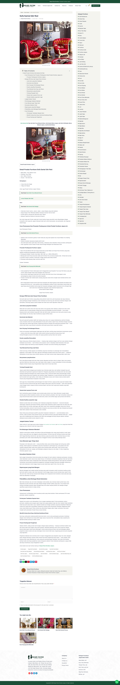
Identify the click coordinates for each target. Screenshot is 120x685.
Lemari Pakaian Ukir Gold (27, 198)
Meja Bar (81, 121)
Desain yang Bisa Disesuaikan (34, 87)
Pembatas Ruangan (83, 156)
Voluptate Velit (82, 223)
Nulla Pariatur (82, 152)
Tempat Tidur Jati (83, 665)
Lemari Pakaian (82, 111)
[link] (21, 562)
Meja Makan (82, 126)
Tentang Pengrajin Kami (32, 93)
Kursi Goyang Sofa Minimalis (33, 266)
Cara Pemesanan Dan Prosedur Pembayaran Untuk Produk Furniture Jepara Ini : (44, 75)
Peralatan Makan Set (84, 161)
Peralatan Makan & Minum (85, 159)
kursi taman (52, 424)
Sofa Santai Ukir (24, 123)
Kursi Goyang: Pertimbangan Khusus (35, 85)
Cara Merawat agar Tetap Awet (32, 103)
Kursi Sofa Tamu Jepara (43, 549)
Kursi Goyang (82, 85)
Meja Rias (81, 128)
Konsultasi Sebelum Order (31, 105)
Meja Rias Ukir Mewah (84, 130)
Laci (80, 107)
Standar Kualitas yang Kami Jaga (34, 97)
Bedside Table (82, 28)
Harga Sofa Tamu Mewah (32, 549)
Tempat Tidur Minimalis (84, 214)
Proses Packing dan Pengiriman (34, 117)
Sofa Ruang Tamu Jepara (50, 551)
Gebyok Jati (82, 54)
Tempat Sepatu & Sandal (85, 206)
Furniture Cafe (82, 49)
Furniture (81, 47)
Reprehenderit (82, 180)
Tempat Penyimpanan (84, 204)
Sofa (80, 195)
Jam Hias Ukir (82, 64)
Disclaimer (64, 663)
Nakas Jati (81, 145)
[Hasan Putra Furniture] (24, 572)
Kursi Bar (81, 80)
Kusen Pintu (82, 102)
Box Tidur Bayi (82, 30)
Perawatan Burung (83, 164)
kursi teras (60, 424)
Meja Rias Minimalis (83, 672)
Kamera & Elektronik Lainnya (86, 66)
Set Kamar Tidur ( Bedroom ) (86, 190)
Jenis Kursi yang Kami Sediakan (34, 81)
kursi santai (46, 424)
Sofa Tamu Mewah (44, 553)
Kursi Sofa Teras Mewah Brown (34, 193)
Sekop (80, 187)
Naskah (81, 147)
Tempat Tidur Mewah (84, 211)
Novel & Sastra (82, 149)
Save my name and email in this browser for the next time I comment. (37, 605)
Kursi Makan (82, 87)
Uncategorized (82, 216)
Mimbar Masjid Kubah (84, 142)
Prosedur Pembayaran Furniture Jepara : (36, 77)
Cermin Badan (82, 38)
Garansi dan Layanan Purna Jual (34, 95)
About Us (64, 5)
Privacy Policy (65, 665)
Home (39, 5)
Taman (80, 202)
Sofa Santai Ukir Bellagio (32, 206)
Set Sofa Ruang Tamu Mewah (39, 551)
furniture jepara (23, 549)
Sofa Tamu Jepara (23, 553)
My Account (96, 5)
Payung (81, 154)
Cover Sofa (82, 40)
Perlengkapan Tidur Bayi (85, 168)
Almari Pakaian (82, 21)
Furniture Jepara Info (47, 5)
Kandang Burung (83, 68)
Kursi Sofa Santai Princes (33, 233)
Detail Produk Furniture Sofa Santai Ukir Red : (34, 73)
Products (71, 5)
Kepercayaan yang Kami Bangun (32, 107)
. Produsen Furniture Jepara (60, 1)
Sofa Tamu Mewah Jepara (54, 553)
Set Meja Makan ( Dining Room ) (86, 192)
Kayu (80, 71)
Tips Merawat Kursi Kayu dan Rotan (35, 89)
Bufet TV (81, 33)
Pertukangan (82, 171)
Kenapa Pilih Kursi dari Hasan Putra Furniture (35, 79)
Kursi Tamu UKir (83, 99)
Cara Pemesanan (29, 111)
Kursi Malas (82, 90)
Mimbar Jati (81, 674)
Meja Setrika (82, 133)
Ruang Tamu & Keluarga (84, 183)
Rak (80, 175)
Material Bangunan (83, 118)
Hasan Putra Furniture (33, 569)
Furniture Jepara (83, 52)
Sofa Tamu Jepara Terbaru (34, 553)
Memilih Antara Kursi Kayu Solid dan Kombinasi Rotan (39, 115)
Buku (80, 35)
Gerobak (81, 57)
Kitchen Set (82, 76)
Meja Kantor (82, 123)
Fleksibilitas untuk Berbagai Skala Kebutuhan (35, 109)
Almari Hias (82, 19)
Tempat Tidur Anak (83, 209)
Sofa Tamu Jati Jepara (61, 551)
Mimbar (81, 140)
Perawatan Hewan (83, 166)
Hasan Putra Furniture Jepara (60, 682)
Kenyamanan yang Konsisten (33, 91)
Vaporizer (81, 218)
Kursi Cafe (81, 83)
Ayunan (81, 26)
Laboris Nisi (82, 104)
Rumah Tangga (82, 185)
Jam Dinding (82, 61)
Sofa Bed (81, 197)
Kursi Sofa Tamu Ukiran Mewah (26, 551)
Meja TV (81, 137)
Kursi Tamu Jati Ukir (83, 667)
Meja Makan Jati (82, 660)
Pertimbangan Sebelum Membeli (32, 101)
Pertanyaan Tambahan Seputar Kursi (35, 113)
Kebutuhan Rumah (83, 73)
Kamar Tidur (78, 5)
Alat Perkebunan (83, 16)
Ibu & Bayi (81, 59)
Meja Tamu (81, 135)
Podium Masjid (82, 173)
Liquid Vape (82, 114)
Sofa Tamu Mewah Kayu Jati (66, 553)
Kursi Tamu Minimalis (84, 97)
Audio (80, 23)
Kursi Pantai (82, 92)
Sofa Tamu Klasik (83, 199)
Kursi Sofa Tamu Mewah (54, 549)
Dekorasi (81, 45)
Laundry (81, 109)
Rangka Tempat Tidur (84, 178)
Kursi (80, 78)
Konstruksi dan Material (32, 83)
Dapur (80, 42)
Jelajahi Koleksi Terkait (30, 99)
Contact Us (57, 5)
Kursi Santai (82, 95)
